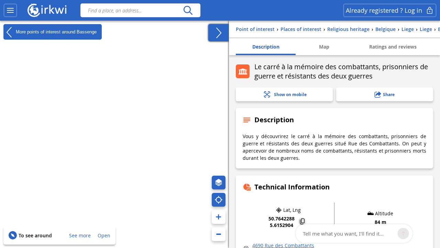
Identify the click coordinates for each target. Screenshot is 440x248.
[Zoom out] (219, 234)
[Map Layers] (219, 182)
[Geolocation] (219, 200)
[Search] (188, 10)
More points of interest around (55, 31)
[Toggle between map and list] (218, 32)
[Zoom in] (219, 217)
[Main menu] (10, 10)
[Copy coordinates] (302, 222)
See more (80, 235)
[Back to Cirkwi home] (47, 10)
